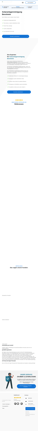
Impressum (27, 411)
